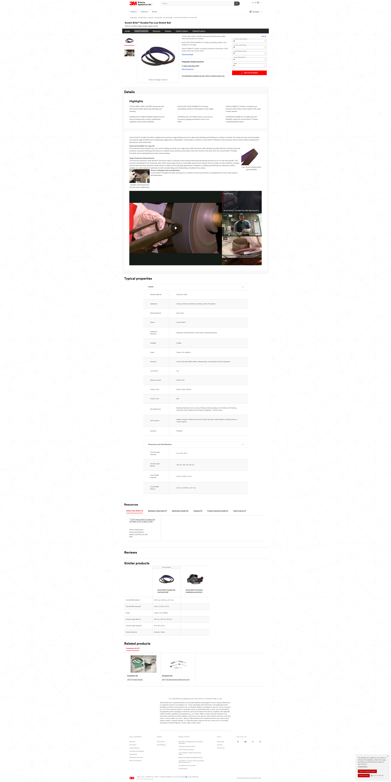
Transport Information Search (186, 746)
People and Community (136, 757)
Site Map (219, 745)
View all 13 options (251, 73)
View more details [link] (187, 54)
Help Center (220, 741)
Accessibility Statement (166, 777)
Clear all (263, 36)
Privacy (143, 777)
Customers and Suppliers (136, 751)
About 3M (132, 741)
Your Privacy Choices (179, 777)
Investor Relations (134, 748)
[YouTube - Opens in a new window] (245, 741)
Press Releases (161, 745)
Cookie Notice (362, 766)
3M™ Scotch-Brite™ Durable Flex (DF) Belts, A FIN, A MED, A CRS (142, 521)
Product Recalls (182, 768)
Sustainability (133, 754)
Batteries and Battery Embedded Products (190, 757)
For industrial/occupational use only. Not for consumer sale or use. (203, 76)
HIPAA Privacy (150, 777)
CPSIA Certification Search (186, 749)
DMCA (157, 777)
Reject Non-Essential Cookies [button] (367, 771)
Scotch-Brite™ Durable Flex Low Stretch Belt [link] (166, 591)
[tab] (134, 511)
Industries (144, 12)
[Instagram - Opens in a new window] (260, 741)
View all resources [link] (187, 69)
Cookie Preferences (193, 777)
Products (133, 12)
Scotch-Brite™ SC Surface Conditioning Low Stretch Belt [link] (194, 591)
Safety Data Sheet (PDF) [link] (191, 66)
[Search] (237, 4)
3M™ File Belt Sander (135, 680)
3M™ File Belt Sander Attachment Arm (176, 680)
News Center (161, 741)
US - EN (254, 2)
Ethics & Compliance (135, 760)
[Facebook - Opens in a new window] (252, 741)
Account (255, 12)
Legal (138, 777)
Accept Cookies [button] (364, 775)
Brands (154, 12)
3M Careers (132, 745)
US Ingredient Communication (187, 765)
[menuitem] (127, 31)
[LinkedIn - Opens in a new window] (238, 741)
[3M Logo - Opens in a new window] (141, 4)
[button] (377, 775)
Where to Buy (221, 748)
